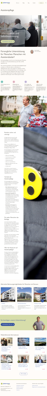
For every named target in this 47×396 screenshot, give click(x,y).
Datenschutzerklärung (19, 388)
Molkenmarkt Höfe (35, 385)
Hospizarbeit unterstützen (20, 385)
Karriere (41, 2)
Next (42, 300)
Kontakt (34, 2)
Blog (28, 2)
